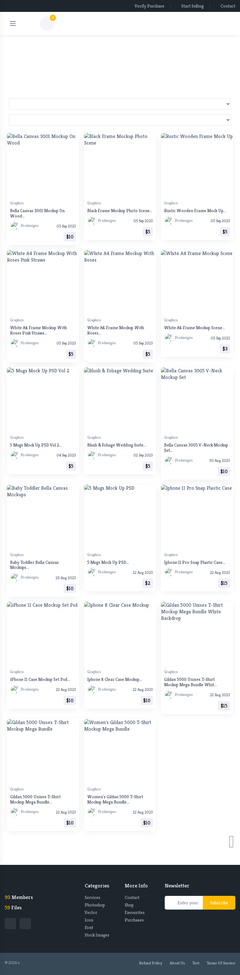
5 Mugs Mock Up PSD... (108, 562)
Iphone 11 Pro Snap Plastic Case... (194, 562)
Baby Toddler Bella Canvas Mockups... (34, 564)
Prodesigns (29, 225)
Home (115, 47)
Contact (228, 6)
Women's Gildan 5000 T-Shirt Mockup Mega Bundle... (115, 799)
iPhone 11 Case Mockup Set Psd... (40, 679)
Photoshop (95, 905)
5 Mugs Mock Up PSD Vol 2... (36, 445)
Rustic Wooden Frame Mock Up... (195, 210)
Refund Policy (150, 963)
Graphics (17, 203)
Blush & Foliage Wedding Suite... (116, 445)
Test (195, 963)
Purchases (134, 920)
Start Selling (192, 6)
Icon (89, 920)
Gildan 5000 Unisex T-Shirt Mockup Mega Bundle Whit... (190, 681)
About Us (177, 963)
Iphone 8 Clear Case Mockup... (114, 679)
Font (89, 927)
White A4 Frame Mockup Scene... (194, 327)
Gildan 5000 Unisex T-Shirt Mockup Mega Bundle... (35, 799)
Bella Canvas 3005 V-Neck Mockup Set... (196, 447)
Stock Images (97, 935)
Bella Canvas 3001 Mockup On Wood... (37, 213)
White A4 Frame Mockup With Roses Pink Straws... (38, 330)
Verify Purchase (149, 6)
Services (92, 897)
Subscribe (219, 903)
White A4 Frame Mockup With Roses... (115, 330)
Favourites (135, 912)
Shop (129, 905)
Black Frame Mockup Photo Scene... (119, 210)
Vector (91, 912)
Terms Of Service (221, 963)
